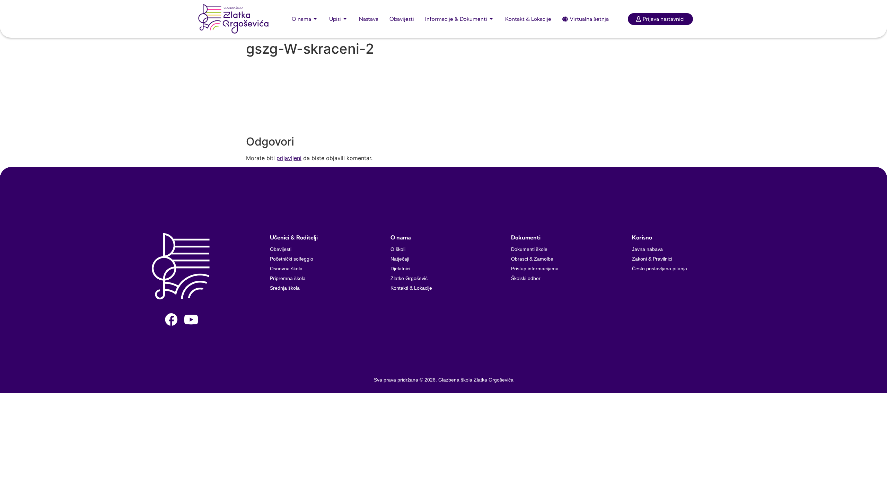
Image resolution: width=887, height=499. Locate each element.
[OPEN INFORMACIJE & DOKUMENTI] (491, 18)
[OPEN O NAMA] (315, 18)
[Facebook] (171, 319)
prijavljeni (288, 158)
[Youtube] (191, 319)
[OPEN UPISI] (345, 18)
